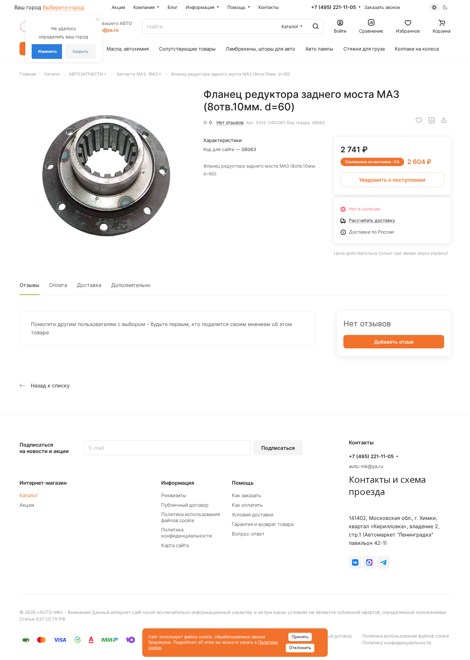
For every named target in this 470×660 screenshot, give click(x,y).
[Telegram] (383, 562)
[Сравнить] (431, 120)
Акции (27, 505)
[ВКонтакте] (355, 562)
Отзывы (29, 285)
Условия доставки (252, 515)
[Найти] (316, 26)
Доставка (89, 285)
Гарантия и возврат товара (263, 524)
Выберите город (63, 7)
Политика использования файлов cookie (190, 517)
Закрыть (80, 51)
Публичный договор (184, 505)
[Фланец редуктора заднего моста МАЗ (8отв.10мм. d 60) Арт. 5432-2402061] (105, 173)
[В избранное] (419, 120)
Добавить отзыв (394, 342)
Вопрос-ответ (248, 534)
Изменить (47, 51)
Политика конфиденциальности (186, 533)
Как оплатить (247, 505)
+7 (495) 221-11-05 (333, 7)
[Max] (369, 562)
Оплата (58, 285)
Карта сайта (175, 545)
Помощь (243, 483)
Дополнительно (131, 285)
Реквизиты (173, 495)
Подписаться (278, 448)
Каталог (29, 495)
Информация (177, 483)
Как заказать (246, 495)
